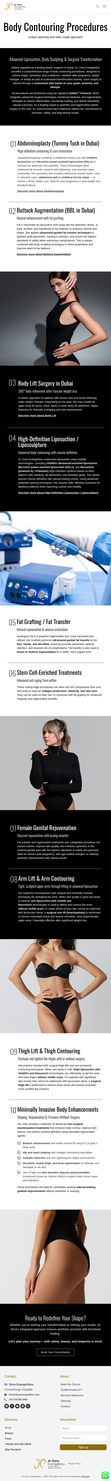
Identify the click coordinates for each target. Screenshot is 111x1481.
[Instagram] (28, 1406)
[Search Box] (97, 6)
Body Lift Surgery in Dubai (45, 383)
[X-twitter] (12, 1406)
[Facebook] (6, 1406)
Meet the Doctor (70, 1384)
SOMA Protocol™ (71, 1389)
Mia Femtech (13, 1449)
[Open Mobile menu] (104, 6)
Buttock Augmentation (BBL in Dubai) (56, 210)
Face (8, 1438)
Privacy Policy (74, 1463)
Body (8, 1427)
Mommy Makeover (72, 1395)
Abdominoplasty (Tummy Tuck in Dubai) (58, 143)
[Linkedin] (22, 1406)
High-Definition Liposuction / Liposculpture (48, 441)
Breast (9, 1433)
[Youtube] (17, 1406)
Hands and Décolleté (18, 1444)
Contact (65, 1406)
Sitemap (66, 1400)
